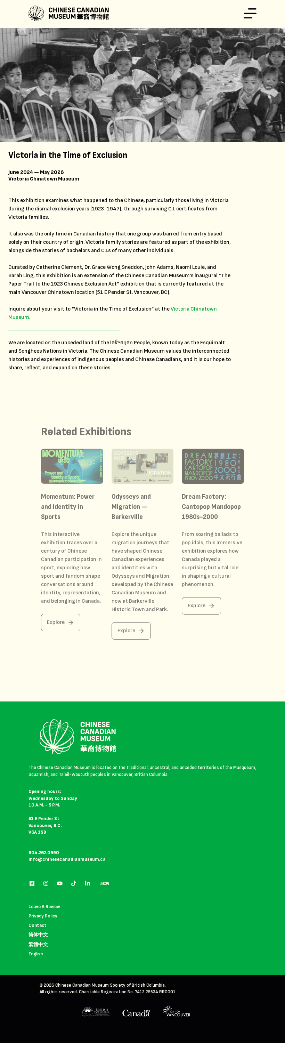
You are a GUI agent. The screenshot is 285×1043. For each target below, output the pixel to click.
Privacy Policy (42, 916)
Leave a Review (44, 906)
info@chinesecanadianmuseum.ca (67, 859)
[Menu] (250, 13)
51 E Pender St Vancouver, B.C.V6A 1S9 (45, 825)
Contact (37, 925)
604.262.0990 (43, 853)
